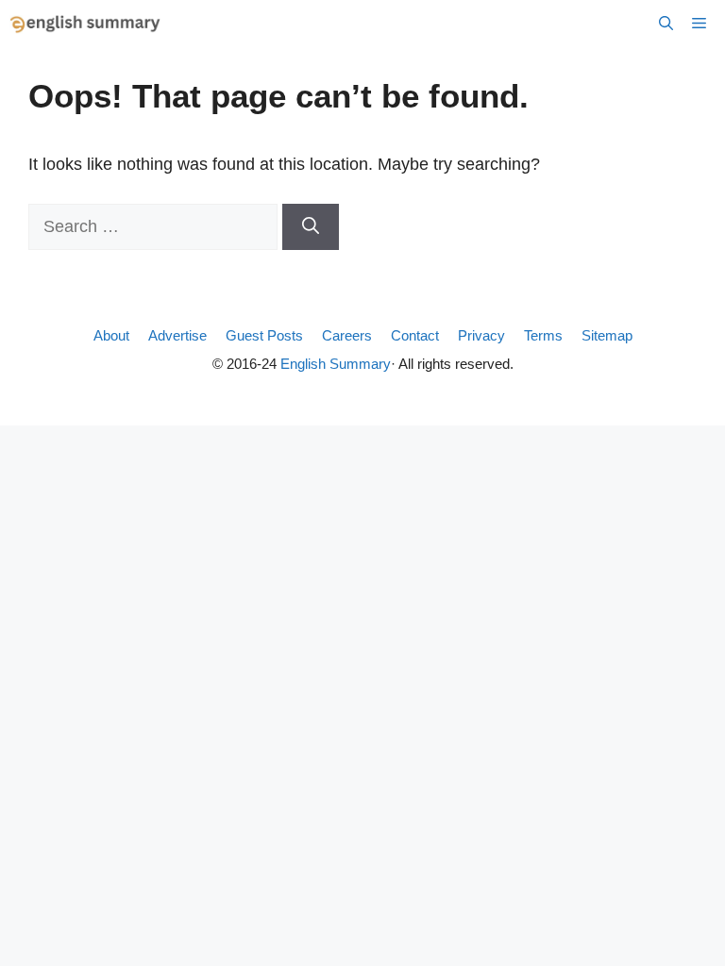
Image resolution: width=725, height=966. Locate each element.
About (111, 335)
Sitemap (607, 335)
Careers (347, 335)
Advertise (177, 335)
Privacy (481, 335)
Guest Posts (264, 335)
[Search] (310, 227)
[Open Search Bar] (666, 23)
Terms (543, 335)
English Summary (335, 364)
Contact (415, 335)
